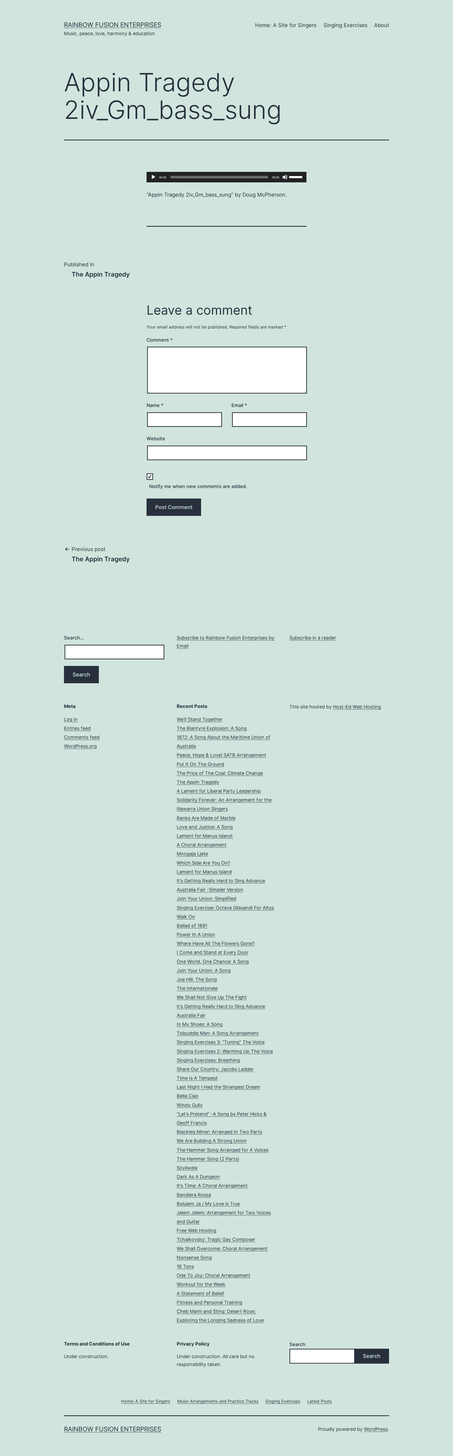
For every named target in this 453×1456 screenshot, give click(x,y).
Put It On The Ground (200, 764)
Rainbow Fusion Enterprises (112, 25)
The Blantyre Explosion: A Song (212, 728)
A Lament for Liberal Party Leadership (219, 791)
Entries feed (77, 728)
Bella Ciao (187, 1096)
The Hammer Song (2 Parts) (208, 1159)
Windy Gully (190, 1105)
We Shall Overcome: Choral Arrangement (222, 1248)
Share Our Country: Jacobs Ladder (215, 1069)
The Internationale (197, 988)
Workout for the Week (201, 1284)
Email (239, 405)
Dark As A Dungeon (198, 1176)
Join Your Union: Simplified (206, 898)
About (381, 25)
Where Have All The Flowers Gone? (216, 943)
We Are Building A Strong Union (212, 1140)
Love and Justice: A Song (205, 827)
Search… (74, 637)
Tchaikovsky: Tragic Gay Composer (216, 1239)
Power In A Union (196, 934)
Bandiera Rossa (194, 1195)
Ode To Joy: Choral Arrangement (213, 1275)
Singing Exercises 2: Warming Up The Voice (225, 1051)
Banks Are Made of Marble (206, 818)
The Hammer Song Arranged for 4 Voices (222, 1150)
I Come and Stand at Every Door (213, 952)
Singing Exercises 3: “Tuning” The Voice (221, 1042)
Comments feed (82, 737)
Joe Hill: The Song (197, 979)
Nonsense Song (194, 1257)
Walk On (186, 916)
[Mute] (285, 177)
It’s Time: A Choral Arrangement (212, 1185)
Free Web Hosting (196, 1230)
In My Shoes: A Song (200, 1024)
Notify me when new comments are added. (198, 486)
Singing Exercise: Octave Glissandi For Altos (225, 907)
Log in (71, 719)
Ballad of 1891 (192, 925)
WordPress (376, 1429)
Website (156, 438)
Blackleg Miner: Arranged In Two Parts (219, 1132)
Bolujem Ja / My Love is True (208, 1203)
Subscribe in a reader (312, 637)
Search (297, 1344)
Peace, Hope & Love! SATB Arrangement (221, 755)
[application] (226, 177)
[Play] (153, 177)
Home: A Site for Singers (285, 25)
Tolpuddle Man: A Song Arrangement (218, 1033)
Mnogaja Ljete (192, 853)
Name (155, 405)
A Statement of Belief (200, 1293)
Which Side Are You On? (203, 863)
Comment (159, 340)
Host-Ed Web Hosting (357, 707)
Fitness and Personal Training (209, 1302)
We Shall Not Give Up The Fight (212, 997)
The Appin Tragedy (198, 782)
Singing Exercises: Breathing (208, 1060)
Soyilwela (187, 1168)
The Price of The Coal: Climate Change (220, 773)
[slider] (296, 176)
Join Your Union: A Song (204, 970)
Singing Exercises (345, 25)
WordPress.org (80, 746)
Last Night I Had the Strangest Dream (218, 1087)
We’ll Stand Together (200, 719)
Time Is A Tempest (197, 1078)
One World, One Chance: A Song (213, 961)
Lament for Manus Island (204, 872)
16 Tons (185, 1266)
